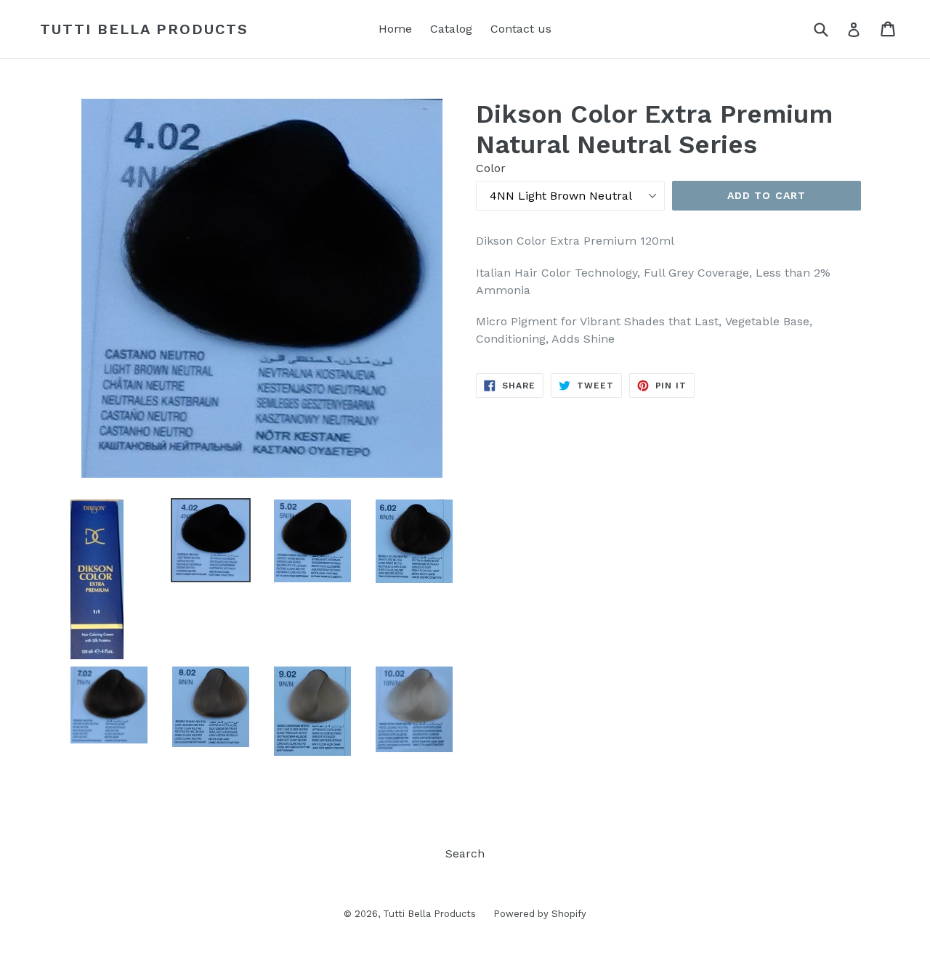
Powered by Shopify (539, 913)
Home (395, 29)
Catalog (451, 29)
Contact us (520, 29)
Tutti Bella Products (144, 29)
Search (465, 853)
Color (491, 168)
